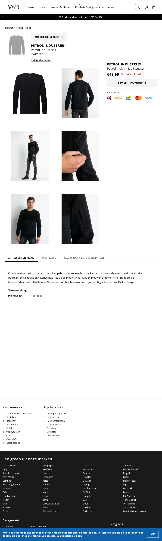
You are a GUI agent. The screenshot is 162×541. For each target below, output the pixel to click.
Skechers (47, 469)
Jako (5, 503)
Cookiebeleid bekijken (69, 535)
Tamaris (127, 465)
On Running (129, 503)
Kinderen (80, 7)
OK (153, 534)
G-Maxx (87, 480)
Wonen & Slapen (61, 7)
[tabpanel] (81, 282)
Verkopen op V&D (56, 413)
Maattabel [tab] (49, 257)
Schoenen (8, 526)
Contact (10, 435)
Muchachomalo (131, 469)
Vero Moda (8, 476)
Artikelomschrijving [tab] (21, 257)
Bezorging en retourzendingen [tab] (83, 257)
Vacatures (52, 428)
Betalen (10, 428)
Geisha (86, 507)
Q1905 (86, 492)
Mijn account (54, 417)
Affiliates (51, 431)
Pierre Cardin (49, 511)
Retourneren (12, 424)
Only (5, 469)
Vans (45, 492)
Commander (129, 507)
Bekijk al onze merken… (135, 511)
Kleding (19, 27)
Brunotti (7, 488)
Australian (88, 469)
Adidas (46, 488)
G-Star (86, 465)
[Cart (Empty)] (154, 7)
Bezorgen (11, 420)
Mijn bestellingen (56, 420)
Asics (45, 480)
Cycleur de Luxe (51, 503)
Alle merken (53, 435)
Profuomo (48, 476)
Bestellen (11, 417)
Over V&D (11, 439)
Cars (85, 499)
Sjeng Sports (49, 465)
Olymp (86, 484)
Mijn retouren (54, 424)
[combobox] (107, 7)
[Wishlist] (140, 7)
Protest (6, 507)
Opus (85, 503)
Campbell (7, 480)
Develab (87, 476)
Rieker (6, 499)
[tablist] (56, 258)
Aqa (125, 484)
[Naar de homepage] (13, 7)
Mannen (9, 27)
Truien (28, 27)
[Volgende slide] (160, 17)
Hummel (127, 488)
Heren (43, 7)
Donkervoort (89, 488)
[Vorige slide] (2, 17)
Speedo (46, 484)
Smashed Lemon (11, 473)
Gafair (126, 476)
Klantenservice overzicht (18, 413)
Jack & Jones (9, 465)
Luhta (126, 492)
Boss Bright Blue (11, 484)
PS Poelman (129, 495)
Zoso (5, 511)
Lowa (45, 495)
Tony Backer (129, 499)
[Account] (147, 7)
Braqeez (87, 495)
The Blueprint (9, 495)
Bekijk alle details (41, 60)
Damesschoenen (37, 526)
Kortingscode (13, 442)
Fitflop (46, 507)
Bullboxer (88, 511)
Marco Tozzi (129, 480)
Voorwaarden (13, 431)
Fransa (86, 473)
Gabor (6, 492)
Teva (45, 499)
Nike (45, 473)
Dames (31, 7)
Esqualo (127, 473)
